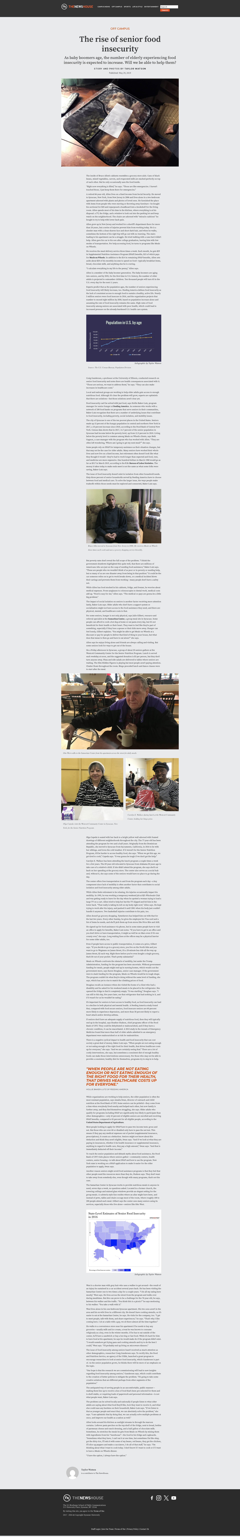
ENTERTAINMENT (151, 7)
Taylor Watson (135, 69)
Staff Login (95, 1529)
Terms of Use (99, 1511)
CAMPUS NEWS (104, 7)
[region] (32, 1519)
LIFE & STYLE (137, 7)
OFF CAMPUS (117, 7)
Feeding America (121, 406)
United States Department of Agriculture (105, 1122)
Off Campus (120, 28)
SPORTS (127, 7)
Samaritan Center (116, 619)
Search (165, 10)
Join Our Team (107, 1529)
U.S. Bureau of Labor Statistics (139, 463)
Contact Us (144, 1529)
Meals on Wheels (97, 257)
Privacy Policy (132, 1529)
